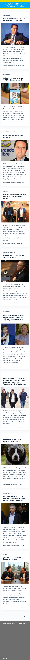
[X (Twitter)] (3, 658)
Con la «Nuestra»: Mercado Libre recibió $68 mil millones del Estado (14, 196)
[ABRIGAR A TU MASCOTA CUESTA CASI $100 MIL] (15, 454)
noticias (12, 131)
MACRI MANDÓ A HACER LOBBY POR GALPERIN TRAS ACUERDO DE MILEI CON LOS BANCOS (14, 498)
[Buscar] (28, 8)
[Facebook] (1, 658)
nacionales (6, 15)
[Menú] (28, 1)
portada (5, 191)
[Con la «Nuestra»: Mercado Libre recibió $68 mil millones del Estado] (15, 211)
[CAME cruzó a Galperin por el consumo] (15, 150)
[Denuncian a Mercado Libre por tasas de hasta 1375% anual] (15, 34)
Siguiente (23, 616)
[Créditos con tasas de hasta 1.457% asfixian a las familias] (15, 93)
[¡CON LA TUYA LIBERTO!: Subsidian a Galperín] (15, 573)
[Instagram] (6, 658)
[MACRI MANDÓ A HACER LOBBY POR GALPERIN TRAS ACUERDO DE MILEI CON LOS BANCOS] (15, 513)
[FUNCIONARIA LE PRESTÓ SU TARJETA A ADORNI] (15, 271)
